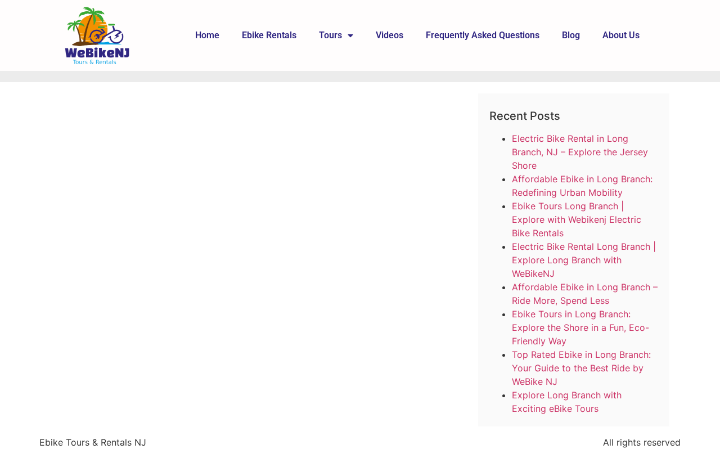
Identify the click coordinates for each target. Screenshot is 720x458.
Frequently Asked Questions (482, 35)
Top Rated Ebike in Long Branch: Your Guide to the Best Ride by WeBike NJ (581, 368)
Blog (571, 35)
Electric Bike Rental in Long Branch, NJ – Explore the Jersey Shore (580, 152)
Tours (330, 35)
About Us (621, 35)
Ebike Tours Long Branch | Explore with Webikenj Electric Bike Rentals (576, 219)
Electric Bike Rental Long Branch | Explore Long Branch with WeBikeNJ (584, 260)
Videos (389, 35)
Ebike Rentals (269, 35)
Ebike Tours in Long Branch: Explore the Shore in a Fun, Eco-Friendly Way (580, 327)
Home (207, 35)
